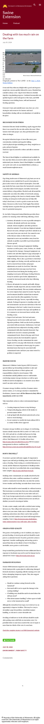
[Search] (34, 4)
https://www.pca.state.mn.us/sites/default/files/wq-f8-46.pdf (22, 447)
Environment (9, 650)
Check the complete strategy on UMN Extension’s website (21, 630)
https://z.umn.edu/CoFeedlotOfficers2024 (16, 442)
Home (5, 23)
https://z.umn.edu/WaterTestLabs (23, 471)
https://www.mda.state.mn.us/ (25, 556)
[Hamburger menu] (40, 4)
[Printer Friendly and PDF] (9, 641)
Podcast (16, 23)
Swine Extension (12, 14)
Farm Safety (21, 650)
